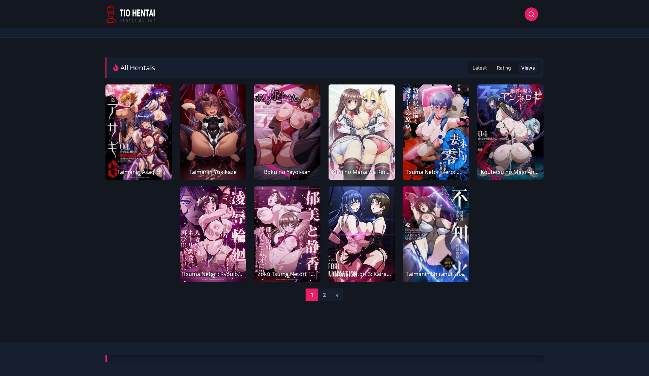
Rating (504, 68)
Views (528, 68)
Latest (480, 68)
